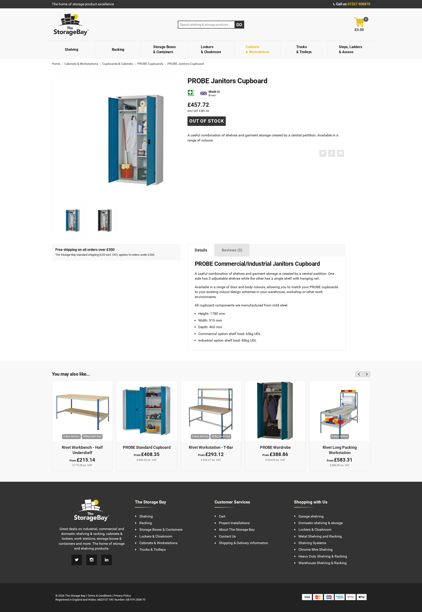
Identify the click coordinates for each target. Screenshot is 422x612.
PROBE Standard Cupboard (147, 447)
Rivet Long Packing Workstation (340, 450)
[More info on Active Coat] (191, 93)
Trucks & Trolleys (304, 49)
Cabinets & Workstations (257, 49)
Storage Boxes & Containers (164, 49)
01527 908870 (358, 4)
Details (201, 250)
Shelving (71, 49)
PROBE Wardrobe (275, 447)
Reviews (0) (232, 250)
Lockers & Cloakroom (211, 49)
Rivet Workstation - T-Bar (211, 447)
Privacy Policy (122, 595)
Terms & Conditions (99, 595)
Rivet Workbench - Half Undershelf (82, 450)
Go (239, 24)
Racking (118, 49)
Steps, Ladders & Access (350, 49)
